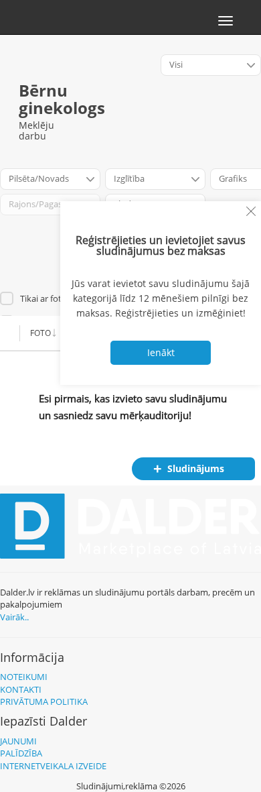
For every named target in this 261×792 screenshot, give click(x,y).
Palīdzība (21, 753)
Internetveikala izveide (53, 766)
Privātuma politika (44, 701)
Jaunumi (18, 741)
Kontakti (20, 689)
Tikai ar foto (43, 298)
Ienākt (161, 352)
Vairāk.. (14, 617)
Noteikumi (24, 677)
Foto (40, 333)
